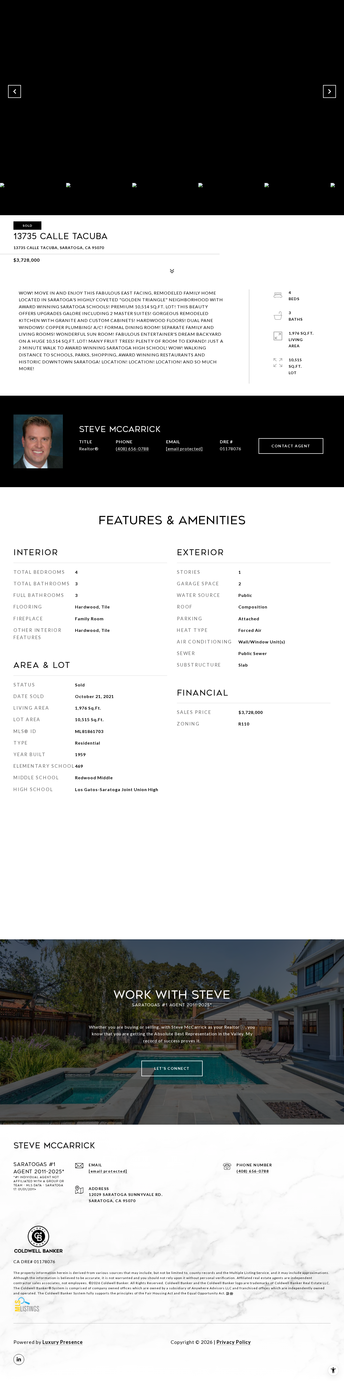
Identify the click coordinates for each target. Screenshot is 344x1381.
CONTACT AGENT (290, 446)
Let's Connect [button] (172, 1068)
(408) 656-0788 (132, 448)
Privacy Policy (234, 1342)
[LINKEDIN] (18, 1359)
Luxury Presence (62, 1342)
